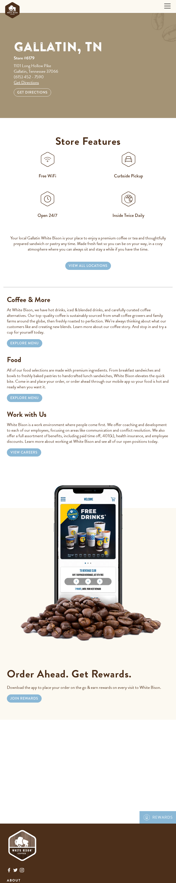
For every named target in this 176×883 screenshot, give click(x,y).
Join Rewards (24, 698)
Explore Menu (24, 343)
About (14, 880)
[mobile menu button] (167, 6)
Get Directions (26, 82)
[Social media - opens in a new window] (9, 871)
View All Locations (88, 265)
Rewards (162, 817)
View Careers (24, 452)
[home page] (12, 9)
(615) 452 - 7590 (29, 77)
